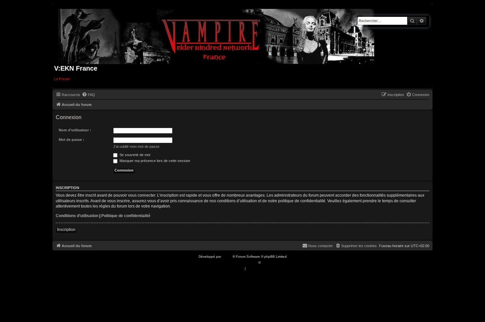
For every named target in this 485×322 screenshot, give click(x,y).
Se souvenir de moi (134, 155)
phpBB (227, 256)
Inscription (66, 229)
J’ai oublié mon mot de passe (136, 146)
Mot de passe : (71, 140)
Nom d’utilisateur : (75, 130)
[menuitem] (88, 95)
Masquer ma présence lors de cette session (154, 161)
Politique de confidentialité (125, 215)
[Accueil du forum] (216, 35)
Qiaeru (267, 262)
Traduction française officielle (235, 262)
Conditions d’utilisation (77, 215)
